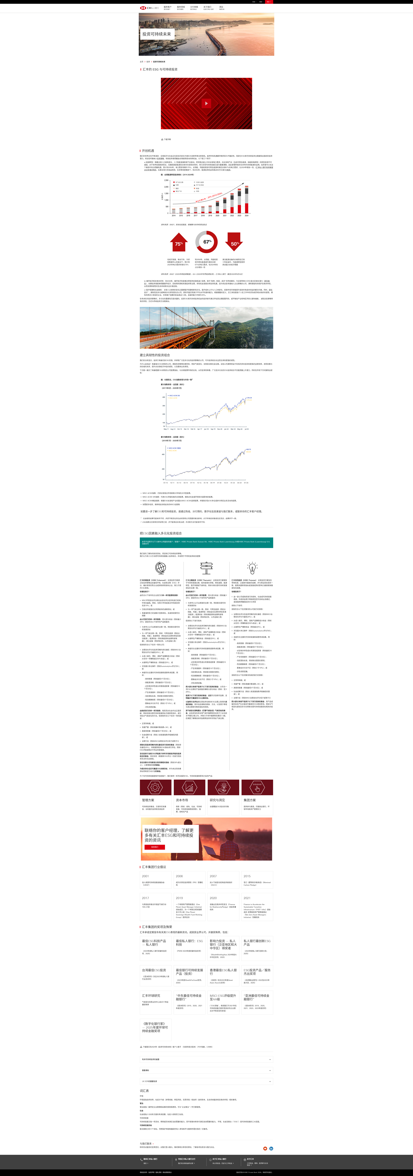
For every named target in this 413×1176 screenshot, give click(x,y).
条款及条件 (143, 1172)
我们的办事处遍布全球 (186, 1163)
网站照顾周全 (167, 1172)
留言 (145, 1163)
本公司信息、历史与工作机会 (223, 1163)
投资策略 (160, 159)
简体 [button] (260, 2)
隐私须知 (159, 1172)
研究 (270, 290)
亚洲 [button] (253, 2)
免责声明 (151, 1172)
